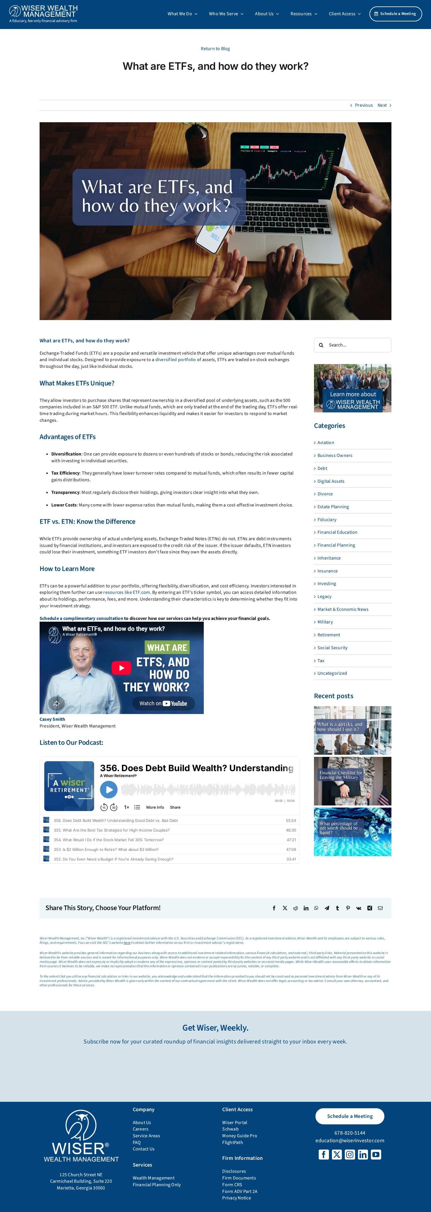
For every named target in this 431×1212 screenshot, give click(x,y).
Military (325, 622)
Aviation (326, 442)
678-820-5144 (350, 1133)
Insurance (328, 571)
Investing (327, 583)
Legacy (324, 596)
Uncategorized (332, 673)
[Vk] (358, 908)
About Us (142, 1122)
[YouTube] (376, 1155)
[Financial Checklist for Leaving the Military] (352, 781)
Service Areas (146, 1136)
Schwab (230, 1129)
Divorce (325, 494)
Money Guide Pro (239, 1136)
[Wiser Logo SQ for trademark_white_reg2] (81, 1110)
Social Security (333, 648)
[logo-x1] (43, 7)
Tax (321, 660)
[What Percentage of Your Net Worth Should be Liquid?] (352, 832)
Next (382, 105)
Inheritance (329, 558)
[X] (285, 908)
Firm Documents (239, 1178)
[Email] (380, 908)
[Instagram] (350, 1155)
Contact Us (144, 1149)
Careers (141, 1129)
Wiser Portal (234, 1122)
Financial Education (338, 532)
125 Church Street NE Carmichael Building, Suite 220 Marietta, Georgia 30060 (81, 1181)
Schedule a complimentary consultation (81, 618)
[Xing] (369, 908)
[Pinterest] (348, 908)
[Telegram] (327, 908)
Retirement (329, 635)
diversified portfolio (175, 359)
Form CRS (232, 1185)
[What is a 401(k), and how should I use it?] (352, 730)
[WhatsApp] (316, 908)
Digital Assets (331, 481)
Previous (364, 105)
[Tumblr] (337, 908)
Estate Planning (333, 507)
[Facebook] (274, 908)
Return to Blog (215, 48)
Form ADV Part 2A (239, 1191)
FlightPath (232, 1142)
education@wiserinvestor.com (349, 1140)
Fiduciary (327, 519)
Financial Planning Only (157, 1185)
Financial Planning (336, 545)
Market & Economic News (343, 609)
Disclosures (234, 1171)
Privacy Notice (236, 1198)
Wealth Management (153, 1178)
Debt (322, 468)
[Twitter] (337, 1155)
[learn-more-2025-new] (352, 366)
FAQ (137, 1142)
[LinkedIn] (306, 908)
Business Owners (335, 455)
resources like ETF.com (126, 592)
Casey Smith (52, 719)
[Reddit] (295, 908)
